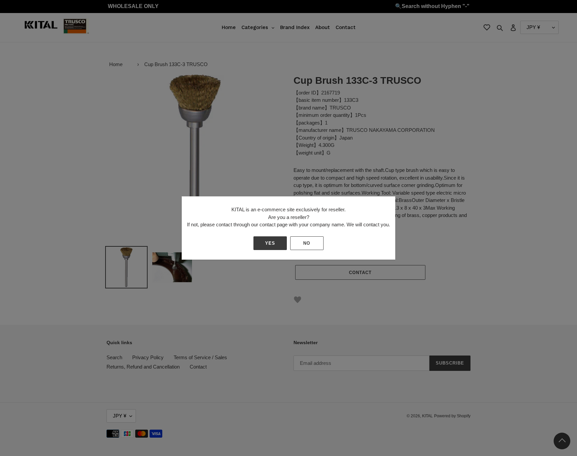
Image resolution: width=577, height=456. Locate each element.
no (306, 243)
